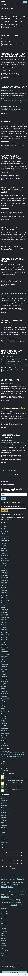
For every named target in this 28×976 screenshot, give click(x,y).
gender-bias (21, 281)
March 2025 (4, 550)
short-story (3, 834)
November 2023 (5, 577)
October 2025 (4, 538)
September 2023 (5, 580)
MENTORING (4, 820)
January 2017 (4, 691)
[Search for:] (14, 494)
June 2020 (3, 642)
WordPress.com (4, 770)
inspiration (12, 891)
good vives (13, 889)
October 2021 (4, 615)
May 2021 (3, 624)
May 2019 (3, 659)
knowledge (19, 891)
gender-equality (4, 282)
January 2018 (4, 676)
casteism (4, 212)
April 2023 (3, 589)
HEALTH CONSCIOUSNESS (7, 813)
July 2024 (3, 563)
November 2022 (5, 597)
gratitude (14, 145)
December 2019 (4, 651)
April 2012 (3, 742)
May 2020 (3, 644)
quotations (4, 902)
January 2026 (4, 533)
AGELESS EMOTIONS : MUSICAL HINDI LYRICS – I (12, 157)
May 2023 (3, 587)
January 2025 (4, 553)
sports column (4, 839)
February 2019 (4, 664)
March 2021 (3, 627)
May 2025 (3, 546)
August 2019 (4, 656)
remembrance (3, 44)
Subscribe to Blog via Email (10, 502)
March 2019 (3, 663)
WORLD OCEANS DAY (6, 751)
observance (13, 43)
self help (3, 832)
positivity (13, 178)
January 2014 (4, 723)
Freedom (3, 810)
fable (2, 807)
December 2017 (4, 678)
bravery (8, 108)
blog (10, 74)
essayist (22, 212)
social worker (19, 216)
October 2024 (4, 558)
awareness (12, 876)
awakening (6, 876)
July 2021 (3, 620)
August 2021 (4, 619)
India (9, 76)
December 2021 (4, 612)
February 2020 (4, 647)
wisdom (22, 905)
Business (3, 798)
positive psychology (6, 900)
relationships (4, 829)
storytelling (3, 840)
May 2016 (3, 705)
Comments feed (4, 768)
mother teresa (13, 458)
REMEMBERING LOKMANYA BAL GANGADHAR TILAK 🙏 (13, 55)
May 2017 (3, 684)
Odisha (10, 26)
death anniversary (15, 74)
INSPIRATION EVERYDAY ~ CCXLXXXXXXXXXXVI (12, 756)
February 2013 (4, 726)
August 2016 (4, 700)
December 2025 (4, 535)
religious (3, 830)
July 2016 (3, 701)
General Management (5, 889)
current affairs (4, 802)
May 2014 (3, 720)
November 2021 (4, 614)
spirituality (3, 904)
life (22, 891)
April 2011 (3, 743)
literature (23, 213)
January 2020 (4, 649)
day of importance (18, 108)
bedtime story (4, 797)
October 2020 (4, 636)
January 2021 (4, 631)
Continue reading (5, 70)
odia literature (8, 215)
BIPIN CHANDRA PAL (10, 380)
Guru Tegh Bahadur (15, 309)
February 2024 (4, 572)
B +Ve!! (3, 1)
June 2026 (3, 525)
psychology (3, 827)
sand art (18, 26)
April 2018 (3, 673)
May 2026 (3, 526)
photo (23, 397)
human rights (9, 213)
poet (15, 215)
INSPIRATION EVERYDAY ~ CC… (18, 786)
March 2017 (3, 688)
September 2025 (5, 540)
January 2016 (4, 710)
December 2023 (4, 575)
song (16, 178)
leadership (3, 815)
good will (18, 456)
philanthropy (23, 458)
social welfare (8, 460)
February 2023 (4, 592)
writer (22, 341)
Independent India (4, 76)
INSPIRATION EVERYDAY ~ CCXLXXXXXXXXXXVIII (12, 752)
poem (20, 145)
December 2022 (4, 595)
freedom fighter (21, 74)
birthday (10, 397)
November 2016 (4, 694)
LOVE (17, 145)
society (2, 837)
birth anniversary (7, 248)
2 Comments (4, 179)
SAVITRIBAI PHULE (18, 282)
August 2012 (4, 735)
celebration (12, 108)
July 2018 (3, 671)
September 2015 (5, 711)
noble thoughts (14, 894)
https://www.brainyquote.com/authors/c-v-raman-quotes (14, 364)
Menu (25, 2)
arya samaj (4, 340)
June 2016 (3, 703)
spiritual (21, 902)
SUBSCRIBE (4, 510)
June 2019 (3, 658)
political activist (13, 76)
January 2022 (4, 610)
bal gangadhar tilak (5, 74)
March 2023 (4, 590)
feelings (11, 145)
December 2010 (4, 745)
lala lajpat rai (5, 341)
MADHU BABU (6, 26)
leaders (22, 424)
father (3, 145)
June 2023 (3, 585)
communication (8, 309)
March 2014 (4, 721)
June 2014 (3, 718)
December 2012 (4, 728)
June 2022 (3, 605)
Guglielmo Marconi (7, 43)
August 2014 (4, 716)
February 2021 (4, 629)
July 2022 (3, 604)
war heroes (3, 112)
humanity (22, 456)
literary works (18, 213)
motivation (3, 894)
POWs (7, 110)
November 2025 (5, 536)
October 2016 (4, 696)
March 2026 (4, 530)
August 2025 (4, 541)
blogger (14, 879)
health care (23, 889)
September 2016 (5, 698)
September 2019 (5, 654)
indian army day (4, 109)
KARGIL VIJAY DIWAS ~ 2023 (14, 87)
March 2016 (3, 708)
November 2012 (4, 730)
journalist (14, 213)
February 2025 (4, 551)
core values (8, 212)
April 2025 (3, 548)
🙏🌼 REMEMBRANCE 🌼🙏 (13, 408)
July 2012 (3, 737)
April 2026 (3, 528)
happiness (19, 889)
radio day (22, 43)
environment (4, 805)
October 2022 (4, 599)
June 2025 (3, 545)
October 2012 (4, 732)
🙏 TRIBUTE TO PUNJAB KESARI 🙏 (12, 321)
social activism (13, 216)
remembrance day (4, 216)
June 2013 (3, 725)
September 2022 (5, 600)
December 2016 (4, 693)
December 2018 (4, 668)
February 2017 (4, 689)
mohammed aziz (6, 178)
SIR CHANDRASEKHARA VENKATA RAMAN (11, 352)
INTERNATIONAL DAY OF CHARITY (10, 436)
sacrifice (9, 216)
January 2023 (4, 594)
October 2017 (4, 679)
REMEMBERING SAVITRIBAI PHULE (13, 260)
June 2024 (3, 565)
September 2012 (5, 733)
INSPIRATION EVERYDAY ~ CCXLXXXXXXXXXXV (12, 757)
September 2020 (5, 637)
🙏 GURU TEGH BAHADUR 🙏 (14, 293)
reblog (9, 902)
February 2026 (4, 531)
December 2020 (5, 632)
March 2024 (4, 570)
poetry (22, 145)
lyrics (2, 178)
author (8, 340)
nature (8, 894)
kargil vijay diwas (10, 109)
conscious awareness (7, 884)
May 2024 (3, 567)
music (11, 178)
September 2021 (5, 617)
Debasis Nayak (5, 24)
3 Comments (4, 427)
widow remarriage (10, 217)
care (2, 882)
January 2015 (4, 715)
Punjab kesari (10, 341)
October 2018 (4, 669)
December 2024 (5, 555)
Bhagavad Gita (19, 876)
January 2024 (4, 573)
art (2, 26)
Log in (2, 765)
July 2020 (3, 641)
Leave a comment (5, 27)
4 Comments (4, 113)
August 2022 (4, 602)
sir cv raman (3, 370)
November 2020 (5, 634)
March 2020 (4, 646)
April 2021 (3, 626)
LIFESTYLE (3, 817)
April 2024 (3, 568)
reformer (23, 215)
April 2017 (3, 686)
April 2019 (3, 661)
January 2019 (4, 666)
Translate (11, 485)
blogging (5, 108)
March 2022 (4, 607)
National (15, 109)
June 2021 (3, 622)
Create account (4, 763)
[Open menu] (2, 958)
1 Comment (4, 312)
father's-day (7, 145)
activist (3, 281)
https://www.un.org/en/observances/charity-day (11, 442)
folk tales (3, 808)
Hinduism (2, 891)
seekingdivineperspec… (10, 780)
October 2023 (4, 578)
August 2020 (4, 639)
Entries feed (4, 767)
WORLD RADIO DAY (9, 35)
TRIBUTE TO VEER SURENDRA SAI (9, 228)
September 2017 (5, 681)
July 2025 (3, 543)
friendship (3, 812)
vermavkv (7, 786)
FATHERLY (5, 121)
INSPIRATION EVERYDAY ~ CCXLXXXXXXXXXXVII (12, 754)
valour (21, 110)
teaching (8, 905)
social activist (3, 77)
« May (13, 868)
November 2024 (5, 557)
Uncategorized (4, 842)
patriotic (23, 109)
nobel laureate (14, 369)
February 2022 (4, 609)
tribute (21, 26)
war (23, 110)
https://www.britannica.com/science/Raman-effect (12, 363)
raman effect (20, 369)
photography (14, 26)
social (18, 24)
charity (8, 456)
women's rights (12, 284)
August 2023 (4, 582)
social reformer (3, 284)
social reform (18, 459)
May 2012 (3, 740)
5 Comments (4, 79)
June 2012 (3, 738)
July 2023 (3, 583)
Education (19, 212)
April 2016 (3, 706)
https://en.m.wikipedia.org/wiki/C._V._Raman (11, 361)
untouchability (3, 217)
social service (3, 460)
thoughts (14, 905)
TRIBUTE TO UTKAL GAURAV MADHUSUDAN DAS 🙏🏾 (14, 17)
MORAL (2, 822)
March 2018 (3, 674)
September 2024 (5, 560)
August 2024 (4, 562)
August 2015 (4, 713)
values (2, 844)
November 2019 (4, 652)
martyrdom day (21, 309)
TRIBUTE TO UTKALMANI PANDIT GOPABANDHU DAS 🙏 (12, 190)
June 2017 (3, 683)
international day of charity (6, 458)
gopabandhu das (4, 213)
